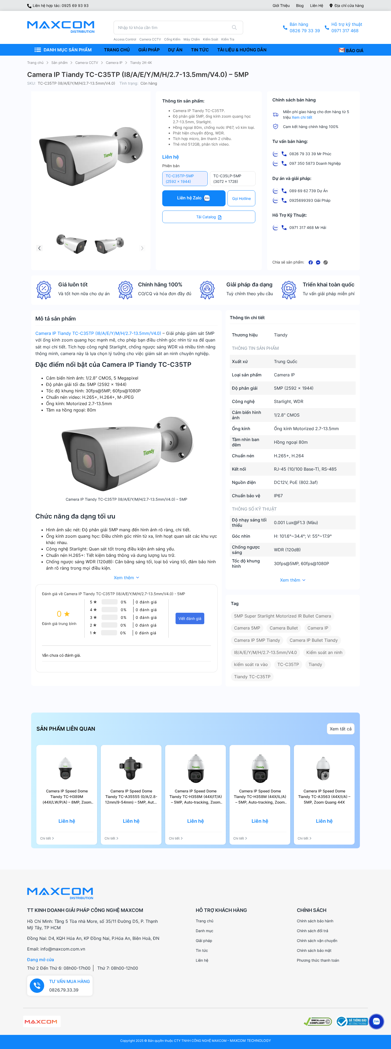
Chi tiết (45, 838)
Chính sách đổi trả (312, 930)
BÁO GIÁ (354, 50)
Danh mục (204, 930)
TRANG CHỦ (117, 49)
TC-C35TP (288, 664)
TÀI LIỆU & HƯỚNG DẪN (242, 49)
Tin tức (202, 950)
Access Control (125, 39)
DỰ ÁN (175, 49)
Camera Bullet (284, 628)
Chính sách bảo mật (314, 950)
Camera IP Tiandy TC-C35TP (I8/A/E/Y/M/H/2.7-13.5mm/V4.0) (98, 333)
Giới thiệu (281, 5)
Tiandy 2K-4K (141, 62)
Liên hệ (316, 5)
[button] (142, 248)
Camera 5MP (247, 628)
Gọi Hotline (241, 198)
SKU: (31, 83)
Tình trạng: (128, 83)
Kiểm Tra (227, 39)
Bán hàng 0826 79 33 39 (305, 27)
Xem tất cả (341, 728)
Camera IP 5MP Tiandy (257, 640)
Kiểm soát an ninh (324, 652)
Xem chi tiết (302, 117)
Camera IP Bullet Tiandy (314, 640)
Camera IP (114, 62)
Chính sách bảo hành (315, 921)
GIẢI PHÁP (149, 49)
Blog (300, 5)
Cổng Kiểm (172, 39)
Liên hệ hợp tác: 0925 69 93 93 (61, 5)
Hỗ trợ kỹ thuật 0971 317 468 (346, 27)
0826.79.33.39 (63, 990)
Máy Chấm (192, 39)
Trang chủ (35, 62)
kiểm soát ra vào (251, 664)
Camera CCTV (150, 39)
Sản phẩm (59, 62)
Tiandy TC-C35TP (252, 676)
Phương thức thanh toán (318, 960)
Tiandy (315, 664)
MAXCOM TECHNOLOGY (250, 1040)
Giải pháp (204, 940)
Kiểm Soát (210, 39)
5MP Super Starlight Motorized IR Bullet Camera (282, 616)
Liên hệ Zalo (190, 198)
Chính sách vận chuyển (317, 940)
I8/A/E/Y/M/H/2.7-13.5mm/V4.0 (265, 652)
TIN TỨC (200, 49)
